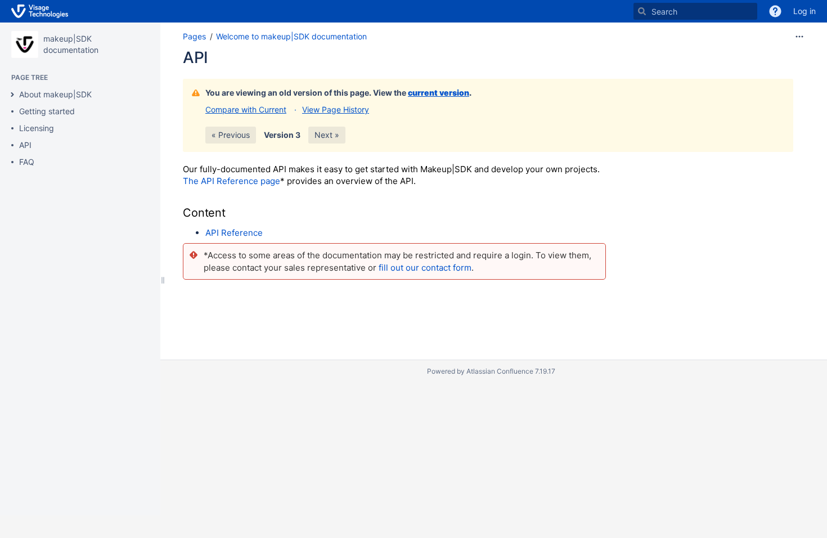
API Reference (234, 232)
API (25, 145)
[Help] (775, 11)
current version (438, 92)
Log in (804, 11)
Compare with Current (245, 109)
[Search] (641, 11)
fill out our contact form (425, 267)
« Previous (231, 135)
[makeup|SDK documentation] (24, 44)
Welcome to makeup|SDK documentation (291, 36)
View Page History (335, 109)
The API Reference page (231, 181)
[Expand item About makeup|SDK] (12, 94)
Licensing (36, 128)
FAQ (26, 162)
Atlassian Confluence (499, 371)
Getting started (47, 111)
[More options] (799, 36)
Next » (326, 135)
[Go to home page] (40, 11)
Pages (194, 36)
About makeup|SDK (55, 94)
